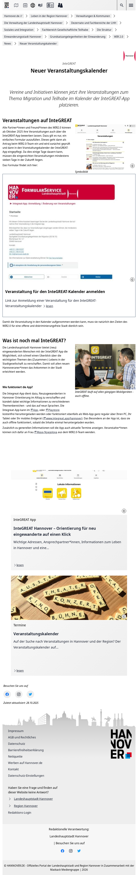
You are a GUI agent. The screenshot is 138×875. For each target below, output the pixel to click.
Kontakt (13, 769)
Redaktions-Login (19, 812)
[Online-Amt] (50, 5)
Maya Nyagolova (47, 432)
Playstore (54, 410)
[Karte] (16, 5)
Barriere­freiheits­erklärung (26, 750)
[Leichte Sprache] (40, 5)
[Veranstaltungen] (25, 5)
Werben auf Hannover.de (25, 762)
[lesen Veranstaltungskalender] (69, 626)
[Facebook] (7, 694)
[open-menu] (130, 5)
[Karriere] (60, 5)
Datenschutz (16, 743)
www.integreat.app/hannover (64, 418)
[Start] (7, 5)
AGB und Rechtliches (22, 737)
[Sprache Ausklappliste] (33, 5)
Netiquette (15, 756)
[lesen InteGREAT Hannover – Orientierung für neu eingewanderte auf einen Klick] (69, 520)
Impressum (16, 730)
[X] (30, 694)
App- (36, 410)
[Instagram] (19, 694)
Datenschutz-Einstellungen (26, 775)
